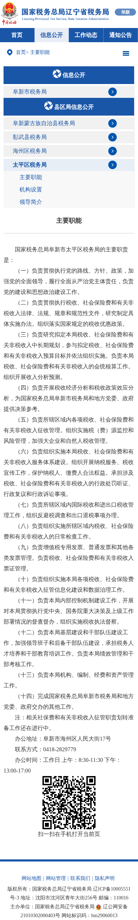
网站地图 (31, 878)
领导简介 (30, 202)
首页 (17, 35)
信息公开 (51, 35)
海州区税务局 (30, 151)
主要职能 (40, 52)
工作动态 (86, 35)
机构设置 (30, 189)
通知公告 (120, 35)
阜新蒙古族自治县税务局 (44, 123)
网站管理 (56, 878)
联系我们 (80, 878)
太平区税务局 (30, 165)
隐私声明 (105, 878)
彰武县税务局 (30, 137)
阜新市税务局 (30, 92)
